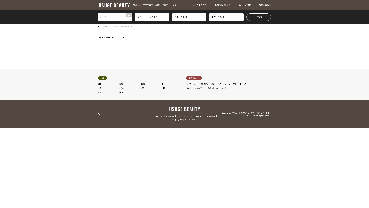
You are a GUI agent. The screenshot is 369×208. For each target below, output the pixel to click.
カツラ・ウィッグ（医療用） (197, 84)
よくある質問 (210, 116)
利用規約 (199, 116)
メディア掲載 (245, 4)
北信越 (121, 88)
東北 (163, 84)
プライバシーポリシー (185, 116)
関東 (99, 84)
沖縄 (121, 92)
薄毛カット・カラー (240, 84)
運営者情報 (170, 116)
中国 (142, 88)
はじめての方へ (199, 4)
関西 (121, 84)
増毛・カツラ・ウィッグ (220, 84)
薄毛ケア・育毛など (194, 88)
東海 (99, 88)
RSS (99, 114)
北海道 (143, 84)
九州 (99, 92)
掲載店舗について (223, 4)
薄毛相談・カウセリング (216, 88)
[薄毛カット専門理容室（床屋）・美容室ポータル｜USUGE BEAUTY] (184, 110)
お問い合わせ (265, 4)
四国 (163, 88)
